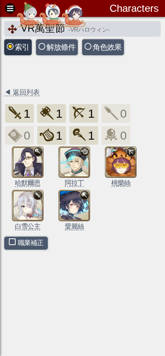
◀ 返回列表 (22, 92)
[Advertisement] (72, 72)
